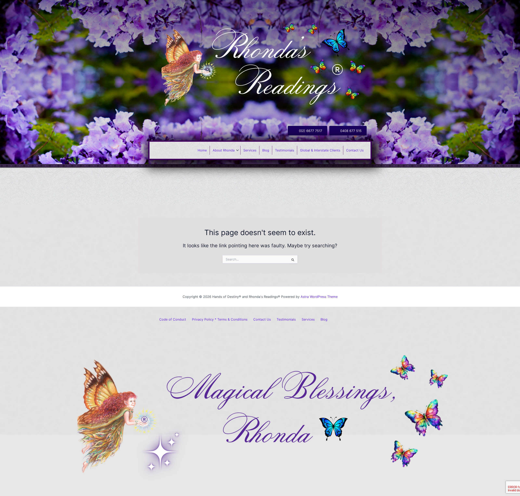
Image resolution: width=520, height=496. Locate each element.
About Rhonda (224, 150)
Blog (265, 150)
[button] (237, 150)
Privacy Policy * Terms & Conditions (219, 319)
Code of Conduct (172, 319)
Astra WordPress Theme (319, 297)
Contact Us (355, 150)
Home (202, 150)
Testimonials (284, 150)
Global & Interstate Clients (320, 150)
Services (249, 150)
